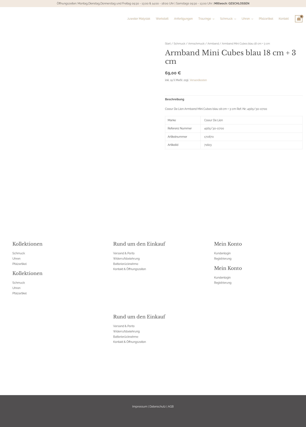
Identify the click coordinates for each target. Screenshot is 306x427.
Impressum (139, 406)
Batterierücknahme (125, 264)
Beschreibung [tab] (174, 99)
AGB (171, 406)
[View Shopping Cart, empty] (298, 18)
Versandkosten (198, 80)
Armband (213, 43)
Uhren (16, 258)
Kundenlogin (222, 253)
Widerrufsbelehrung (126, 258)
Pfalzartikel (19, 264)
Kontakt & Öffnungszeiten (129, 269)
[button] (212, 19)
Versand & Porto (124, 253)
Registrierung (222, 258)
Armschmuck (196, 43)
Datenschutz (157, 406)
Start (168, 43)
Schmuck (179, 43)
